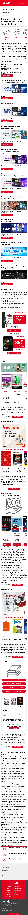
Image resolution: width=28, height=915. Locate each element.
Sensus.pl (17, 886)
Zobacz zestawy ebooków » (14, 683)
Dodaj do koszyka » (14, 728)
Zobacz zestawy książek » (14, 680)
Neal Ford (4, 398)
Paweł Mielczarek (6, 640)
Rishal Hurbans (6, 711)
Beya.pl (16, 892)
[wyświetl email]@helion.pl (9, 905)
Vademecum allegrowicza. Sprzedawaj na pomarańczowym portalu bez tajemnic (6, 638)
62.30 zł (18, 544)
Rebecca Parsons (9, 398)
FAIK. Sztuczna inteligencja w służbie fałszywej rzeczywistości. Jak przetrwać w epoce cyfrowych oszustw (13, 720)
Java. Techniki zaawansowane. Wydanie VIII (17, 638)
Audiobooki (4, 9)
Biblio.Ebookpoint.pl (10, 896)
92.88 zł (7, 544)
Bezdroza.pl (8, 890)
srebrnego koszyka (8, 650)
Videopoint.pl (8, 892)
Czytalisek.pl (8, 894)
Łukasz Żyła (6, 472)
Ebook (16, 327)
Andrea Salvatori (6, 540)
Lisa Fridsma (17, 472)
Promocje (10, 9)
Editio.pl (7, 888)
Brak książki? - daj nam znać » (18, 853)
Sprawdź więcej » (7, 75)
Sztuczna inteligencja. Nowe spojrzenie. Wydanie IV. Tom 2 (13, 715)
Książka (17, 326)
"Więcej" (17, 560)
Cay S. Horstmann (16, 640)
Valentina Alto (17, 540)
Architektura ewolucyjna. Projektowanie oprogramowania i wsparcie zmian (7, 397)
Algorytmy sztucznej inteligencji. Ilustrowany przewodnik (12, 709)
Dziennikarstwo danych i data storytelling (6, 470)
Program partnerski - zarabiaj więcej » (18, 848)
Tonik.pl (10, 910)
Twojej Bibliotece (20, 575)
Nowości (15, 9)
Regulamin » (8, 416)
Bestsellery (20, 9)
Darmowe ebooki (6, 12)
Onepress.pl (8, 886)
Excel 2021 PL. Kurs (17, 395)
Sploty (16, 894)
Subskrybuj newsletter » (16, 859)
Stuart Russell (5, 716)
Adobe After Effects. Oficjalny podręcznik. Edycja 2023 (17, 470)
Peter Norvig (11, 716)
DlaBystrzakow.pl (18, 888)
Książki (8, 7)
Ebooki (12, 7)
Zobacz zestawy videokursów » (14, 691)
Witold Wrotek (17, 397)
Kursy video (17, 7)
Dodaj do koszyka (14, 330)
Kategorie (4, 7)
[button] (26, 382)
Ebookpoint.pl (18, 890)
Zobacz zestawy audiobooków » (14, 687)
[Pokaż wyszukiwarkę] (20, 3)
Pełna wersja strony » (14, 914)
